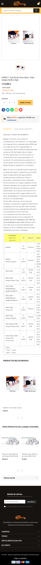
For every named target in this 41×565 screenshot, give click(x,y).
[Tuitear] (8, 110)
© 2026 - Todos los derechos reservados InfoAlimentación (20, 555)
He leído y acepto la (19, 506)
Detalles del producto (23, 129)
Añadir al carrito (25, 102)
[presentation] (18, 418)
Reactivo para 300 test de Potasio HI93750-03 (10, 455)
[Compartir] (3, 110)
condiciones (11, 120)
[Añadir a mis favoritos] (20, 110)
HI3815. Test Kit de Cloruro (12, 408)
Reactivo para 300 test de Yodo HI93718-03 (30, 455)
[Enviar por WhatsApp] (12, 110)
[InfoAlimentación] (20, 517)
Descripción (7, 129)
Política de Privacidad (26, 506)
